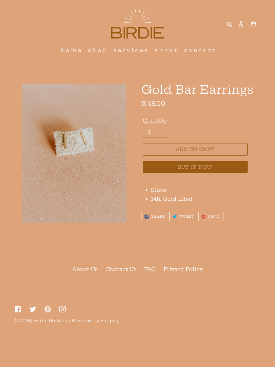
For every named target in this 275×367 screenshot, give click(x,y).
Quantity (155, 120)
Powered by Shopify (95, 320)
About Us (84, 269)
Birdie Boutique (51, 320)
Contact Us (121, 269)
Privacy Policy (183, 269)
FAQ (149, 269)
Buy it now (195, 167)
